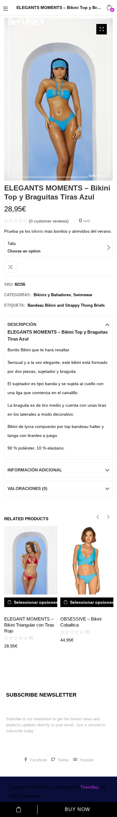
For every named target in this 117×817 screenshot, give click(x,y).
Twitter (63, 760)
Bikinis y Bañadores (52, 295)
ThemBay (89, 787)
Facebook (38, 760)
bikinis (36, 231)
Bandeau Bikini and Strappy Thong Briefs (66, 305)
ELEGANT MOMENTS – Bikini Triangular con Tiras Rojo (29, 624)
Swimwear (82, 295)
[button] (109, 7)
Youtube (87, 760)
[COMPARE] (10, 267)
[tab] (59, 324)
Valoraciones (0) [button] (27, 488)
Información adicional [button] (35, 469)
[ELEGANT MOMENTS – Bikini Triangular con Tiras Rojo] (30, 560)
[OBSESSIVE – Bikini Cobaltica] (86, 560)
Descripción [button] (22, 324)
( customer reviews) (49, 221)
